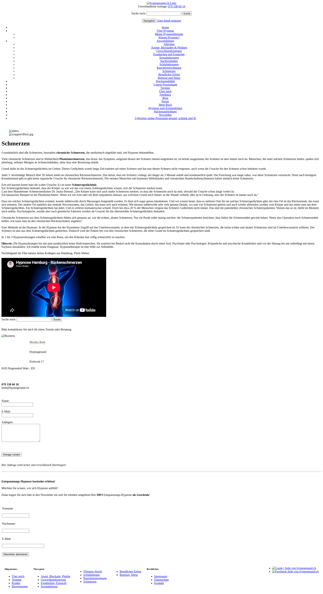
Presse (165, 101)
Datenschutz (161, 579)
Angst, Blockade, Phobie (55, 576)
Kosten (16, 583)
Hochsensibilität (165, 81)
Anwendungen (165, 40)
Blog (165, 98)
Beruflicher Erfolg (169, 74)
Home (165, 27)
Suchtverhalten (169, 61)
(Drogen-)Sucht (92, 571)
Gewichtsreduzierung (169, 51)
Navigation (149, 20)
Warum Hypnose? (169, 37)
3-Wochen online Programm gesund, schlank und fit (165, 118)
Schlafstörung (91, 574)
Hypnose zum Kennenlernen (165, 108)
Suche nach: (138, 13)
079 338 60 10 (176, 6)
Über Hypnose (165, 30)
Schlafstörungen (169, 64)
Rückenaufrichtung (165, 111)
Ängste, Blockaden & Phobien (169, 47)
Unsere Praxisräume (165, 84)
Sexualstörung (49, 586)
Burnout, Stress (129, 574)
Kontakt (159, 583)
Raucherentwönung (95, 578)
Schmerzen (169, 71)
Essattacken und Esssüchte (169, 54)
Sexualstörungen (169, 57)
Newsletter (165, 114)
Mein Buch (165, 104)
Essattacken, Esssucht (53, 583)
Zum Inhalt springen (169, 20)
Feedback (165, 94)
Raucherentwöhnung (169, 67)
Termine (165, 88)
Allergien (169, 44)
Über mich (165, 91)
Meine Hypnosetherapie (169, 34)
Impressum (160, 576)
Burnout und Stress (169, 77)
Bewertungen (20, 586)
